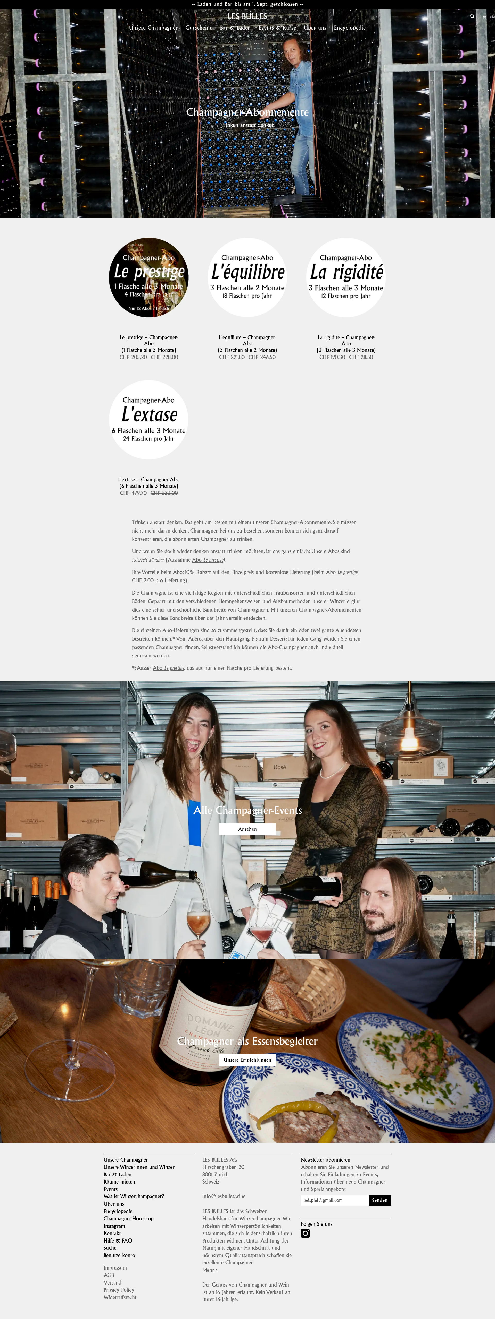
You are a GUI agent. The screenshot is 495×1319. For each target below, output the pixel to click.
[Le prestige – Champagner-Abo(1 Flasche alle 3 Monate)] (149, 278)
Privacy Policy (119, 1290)
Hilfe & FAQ (118, 1241)
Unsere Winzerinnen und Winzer (139, 1167)
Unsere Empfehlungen (247, 1060)
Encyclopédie (118, 1211)
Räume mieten (119, 1182)
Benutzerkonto (119, 1256)
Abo (207, 560)
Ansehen (247, 829)
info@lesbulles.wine (223, 1197)
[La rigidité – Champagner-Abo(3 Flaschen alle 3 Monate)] (346, 278)
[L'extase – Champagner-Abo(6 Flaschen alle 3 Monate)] (149, 421)
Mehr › (209, 1270)
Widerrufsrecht (120, 1297)
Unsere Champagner (126, 1160)
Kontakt (112, 1233)
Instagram (114, 1226)
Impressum (115, 1268)
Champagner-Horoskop (129, 1219)
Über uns (114, 1204)
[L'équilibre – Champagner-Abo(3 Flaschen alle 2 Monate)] (247, 278)
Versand (112, 1283)
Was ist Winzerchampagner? (134, 1197)
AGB (109, 1275)
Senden (380, 1200)
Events (111, 1189)
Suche (110, 1248)
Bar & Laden (117, 1175)
